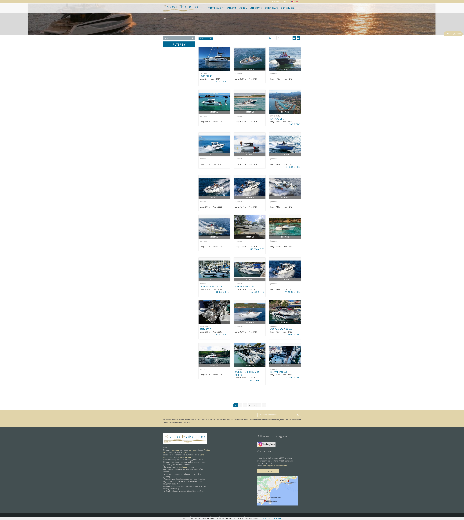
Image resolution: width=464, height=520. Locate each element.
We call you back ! (454, 34)
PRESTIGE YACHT (216, 8)
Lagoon (185, 452)
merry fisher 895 (278, 371)
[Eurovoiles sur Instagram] (266, 445)
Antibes (170, 457)
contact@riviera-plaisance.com (275, 466)
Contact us (268, 471)
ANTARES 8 (205, 329)
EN (299, 2)
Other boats (271, 8)
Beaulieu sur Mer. (184, 457)
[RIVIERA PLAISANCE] (181, 6)
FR (294, 2)
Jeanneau (231, 8)
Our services (287, 8)
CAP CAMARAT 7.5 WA (211, 286)
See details (214, 69)
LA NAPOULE (277, 118)
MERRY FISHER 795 (244, 286)
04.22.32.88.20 (276, 2)
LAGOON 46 (206, 76)
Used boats (256, 8)
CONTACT (286, 2)
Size (280, 38)
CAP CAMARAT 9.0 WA (281, 329)
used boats (183, 467)
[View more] (266, 518)
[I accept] (278, 518)
